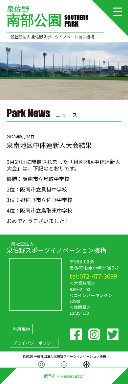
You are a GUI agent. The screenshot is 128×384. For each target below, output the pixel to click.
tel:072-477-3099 (93, 276)
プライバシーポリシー (34, 343)
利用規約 (21, 329)
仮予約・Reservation (64, 376)
